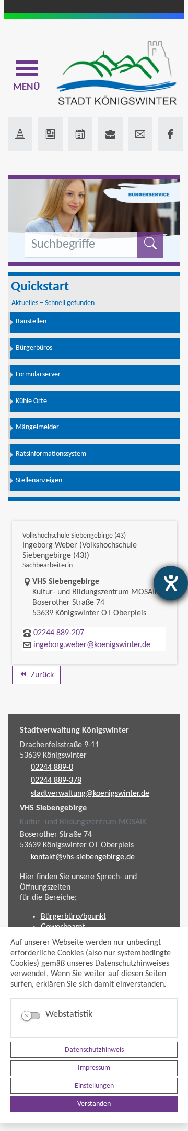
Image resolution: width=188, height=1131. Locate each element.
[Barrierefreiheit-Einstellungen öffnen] (171, 583)
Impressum (94, 1068)
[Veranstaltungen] (80, 134)
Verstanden (94, 1104)
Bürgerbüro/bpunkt (73, 917)
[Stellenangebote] (110, 134)
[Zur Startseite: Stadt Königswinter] (116, 74)
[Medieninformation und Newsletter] (50, 134)
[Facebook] (170, 134)
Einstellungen (94, 1086)
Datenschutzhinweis (94, 1050)
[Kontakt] (140, 134)
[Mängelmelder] (20, 134)
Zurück (41, 675)
